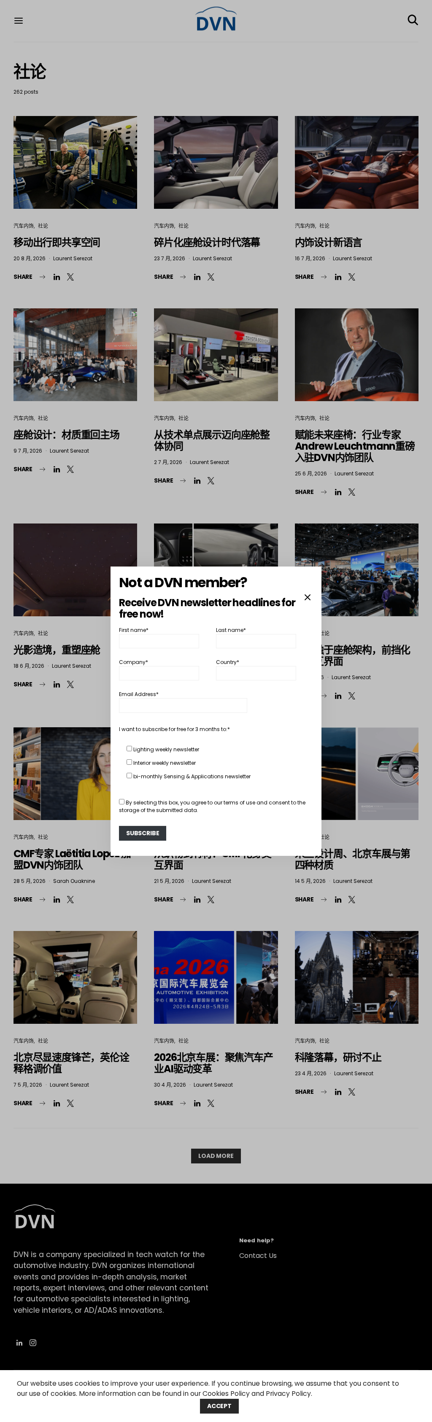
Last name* (231, 629)
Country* (227, 662)
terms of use (239, 802)
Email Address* (139, 694)
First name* (133, 629)
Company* (133, 662)
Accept (219, 1406)
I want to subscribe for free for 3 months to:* (174, 729)
